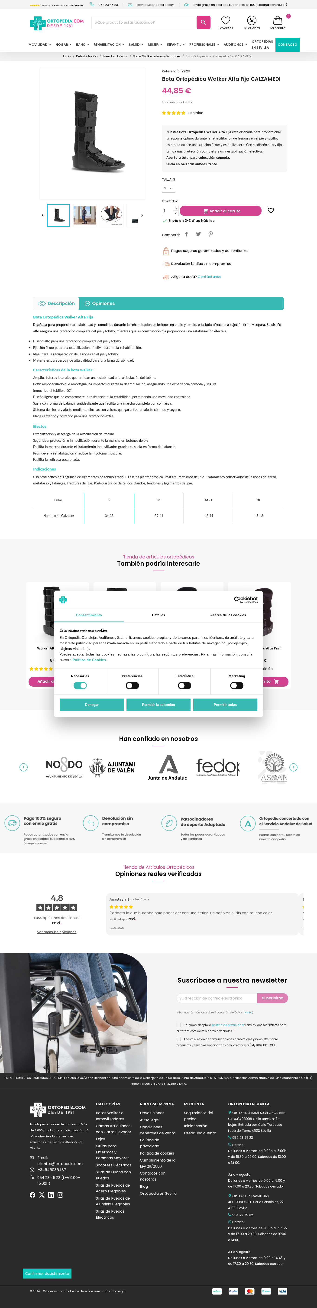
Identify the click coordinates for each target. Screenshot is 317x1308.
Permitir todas (225, 705)
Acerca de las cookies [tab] (228, 615)
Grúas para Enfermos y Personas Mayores (112, 1152)
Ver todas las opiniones (56, 932)
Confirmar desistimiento (47, 1273)
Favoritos (226, 28)
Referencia (171, 71)
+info (248, 1012)
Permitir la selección (158, 705)
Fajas (100, 1139)
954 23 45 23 (108, 5)
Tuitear (198, 234)
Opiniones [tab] (103, 303)
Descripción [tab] (61, 303)
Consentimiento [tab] (89, 615)
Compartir (186, 234)
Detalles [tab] (158, 615)
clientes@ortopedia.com (155, 5)
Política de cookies (157, 1153)
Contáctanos (209, 276)
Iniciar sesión (195, 1126)
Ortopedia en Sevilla (158, 1193)
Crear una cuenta (200, 1133)
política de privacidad (228, 1025)
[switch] (132, 685)
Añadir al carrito (222, 211)
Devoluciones (152, 1113)
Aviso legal (149, 1120)
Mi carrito (277, 28)
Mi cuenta (252, 28)
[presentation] (23, 767)
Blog (144, 1186)
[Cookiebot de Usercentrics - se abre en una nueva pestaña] (237, 599)
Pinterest (210, 234)
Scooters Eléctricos (113, 1165)
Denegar (92, 705)
